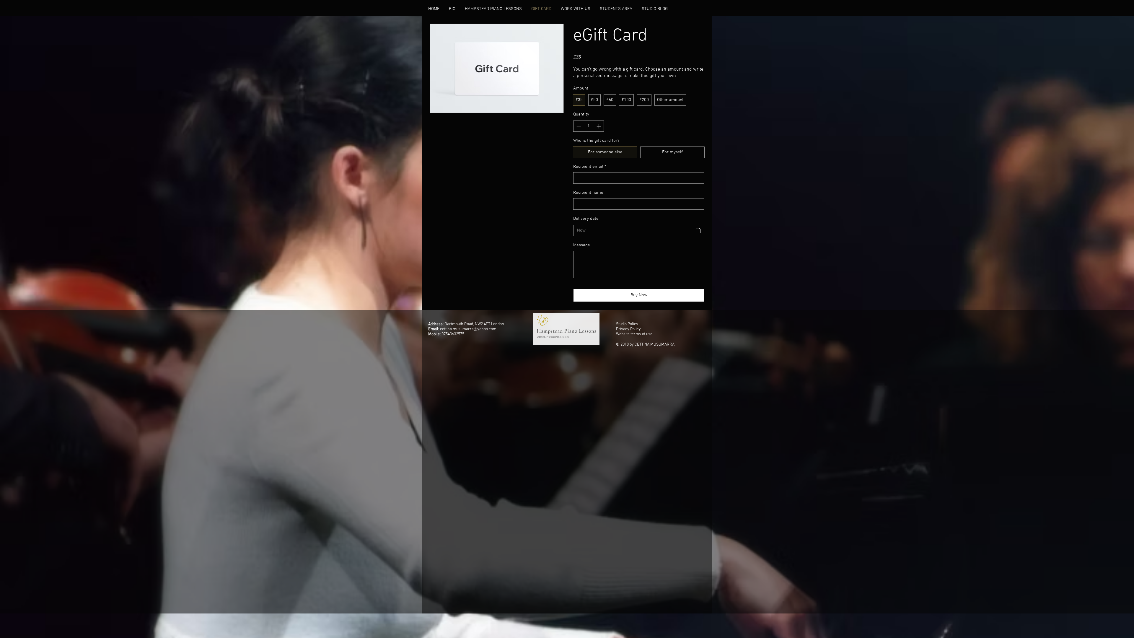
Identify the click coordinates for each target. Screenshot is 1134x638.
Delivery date (586, 218)
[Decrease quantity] (578, 126)
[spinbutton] (588, 126)
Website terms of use (634, 334)
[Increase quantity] (599, 126)
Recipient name (588, 192)
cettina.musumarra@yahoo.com (468, 329)
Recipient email (589, 166)
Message (581, 245)
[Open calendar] (698, 230)
